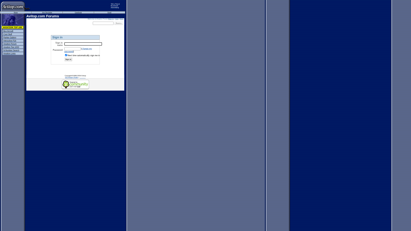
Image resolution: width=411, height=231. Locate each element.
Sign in (111, 19)
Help (121, 19)
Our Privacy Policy (71, 77)
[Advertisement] (70, 5)
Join (116, 19)
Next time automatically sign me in (84, 55)
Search (119, 23)
